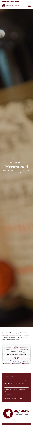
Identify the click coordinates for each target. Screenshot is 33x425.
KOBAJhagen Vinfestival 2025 (15, 380)
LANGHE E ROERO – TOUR (13, 398)
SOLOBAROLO (9, 395)
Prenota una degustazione (10, 1)
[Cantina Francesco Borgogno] (10, 7)
